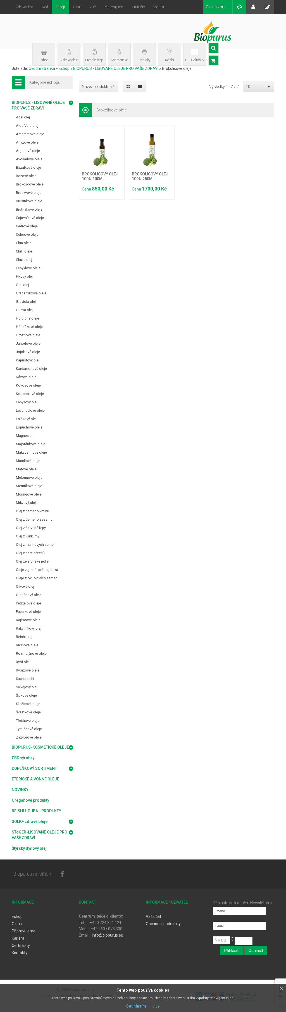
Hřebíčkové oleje (29, 327)
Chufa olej (24, 260)
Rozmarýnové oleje (31, 653)
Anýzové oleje (27, 142)
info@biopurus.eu (107, 935)
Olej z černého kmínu (32, 511)
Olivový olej (25, 586)
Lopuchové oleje (29, 427)
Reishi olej (24, 637)
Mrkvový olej (26, 503)
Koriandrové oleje (30, 394)
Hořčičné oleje (27, 318)
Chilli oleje (24, 251)
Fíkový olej (24, 276)
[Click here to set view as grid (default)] (128, 87)
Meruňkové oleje (29, 486)
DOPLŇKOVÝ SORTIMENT (34, 768)
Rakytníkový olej (28, 628)
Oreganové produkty (30, 800)
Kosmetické (119, 60)
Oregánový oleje (29, 595)
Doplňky (145, 60)
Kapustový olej (27, 360)
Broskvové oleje (28, 193)
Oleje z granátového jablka (37, 570)
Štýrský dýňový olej (29, 848)
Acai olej (23, 117)
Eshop (44, 60)
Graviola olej (26, 301)
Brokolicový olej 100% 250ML (150, 176)
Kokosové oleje (28, 385)
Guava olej (24, 310)
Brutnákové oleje (29, 209)
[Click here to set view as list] (140, 87)
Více (155, 1006)
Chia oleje (24, 243)
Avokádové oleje (29, 159)
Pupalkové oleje (28, 611)
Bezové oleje (26, 176)
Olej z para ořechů (30, 553)
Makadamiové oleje (31, 452)
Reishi (169, 60)
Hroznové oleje (28, 335)
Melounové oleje (29, 477)
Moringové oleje (29, 494)
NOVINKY (20, 789)
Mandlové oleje (28, 461)
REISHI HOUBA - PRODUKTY (36, 811)
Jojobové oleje (28, 352)
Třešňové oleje (27, 720)
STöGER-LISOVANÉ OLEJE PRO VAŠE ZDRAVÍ (39, 835)
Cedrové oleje (27, 226)
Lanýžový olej (26, 402)
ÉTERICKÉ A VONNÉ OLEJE (35, 779)
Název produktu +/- (98, 86)
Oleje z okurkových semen (37, 578)
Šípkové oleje (26, 695)
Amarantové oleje (30, 134)
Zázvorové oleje (29, 737)
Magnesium (25, 436)
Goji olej (22, 285)
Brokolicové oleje (30, 184)
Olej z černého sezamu (34, 519)
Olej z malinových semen (36, 544)
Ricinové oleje (27, 645)
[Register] (267, 7)
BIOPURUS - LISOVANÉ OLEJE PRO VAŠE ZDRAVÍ (116, 68)
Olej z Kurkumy (27, 536)
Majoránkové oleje (30, 444)
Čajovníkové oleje (30, 218)
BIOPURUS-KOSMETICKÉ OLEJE (40, 747)
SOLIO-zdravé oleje (29, 821)
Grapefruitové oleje (31, 293)
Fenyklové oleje (28, 268)
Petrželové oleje (28, 603)
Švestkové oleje (28, 712)
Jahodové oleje (28, 343)
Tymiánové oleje (29, 729)
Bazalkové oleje (28, 167)
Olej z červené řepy (31, 528)
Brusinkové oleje (29, 201)
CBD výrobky (194, 60)
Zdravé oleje (69, 60)
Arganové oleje (28, 151)
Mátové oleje (26, 469)
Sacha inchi (25, 679)
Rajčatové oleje (28, 620)
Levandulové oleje (30, 410)
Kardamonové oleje (31, 368)
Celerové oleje (27, 234)
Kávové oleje (26, 377)
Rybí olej (23, 662)
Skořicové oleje (28, 704)
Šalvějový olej (26, 687)
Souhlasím (136, 1006)
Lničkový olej (26, 419)
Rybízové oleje (27, 670)
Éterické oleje (94, 60)
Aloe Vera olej (27, 125)
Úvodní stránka (42, 68)
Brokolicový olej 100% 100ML (100, 176)
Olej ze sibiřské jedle (32, 561)
